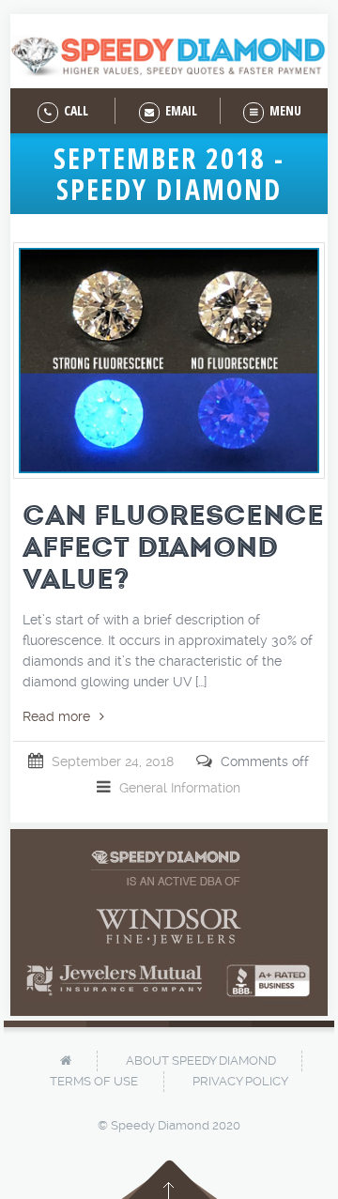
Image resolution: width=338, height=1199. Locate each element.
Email (179, 110)
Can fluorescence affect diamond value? (173, 547)
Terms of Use (94, 1081)
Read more (56, 716)
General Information (179, 787)
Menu (284, 110)
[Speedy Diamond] (169, 56)
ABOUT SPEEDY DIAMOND (201, 1060)
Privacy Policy (240, 1081)
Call (74, 110)
